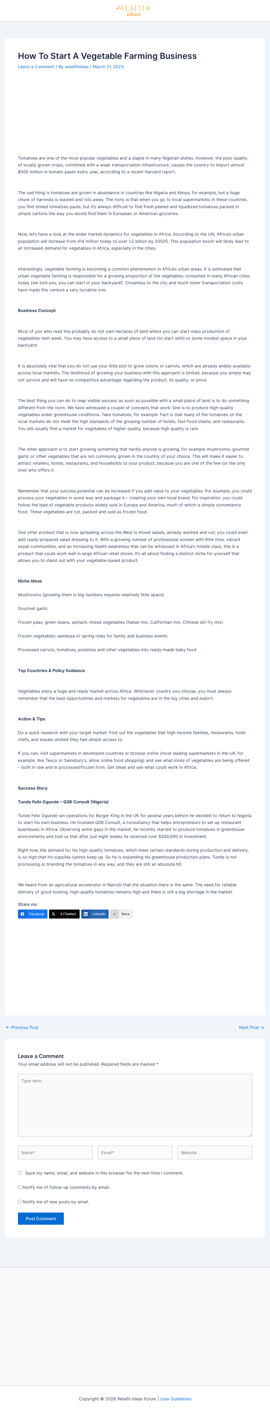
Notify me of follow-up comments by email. (66, 1187)
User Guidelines (175, 1398)
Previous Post (22, 1027)
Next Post (251, 1027)
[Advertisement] (135, 115)
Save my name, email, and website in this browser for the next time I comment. (104, 1173)
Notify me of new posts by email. (56, 1201)
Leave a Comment (36, 66)
